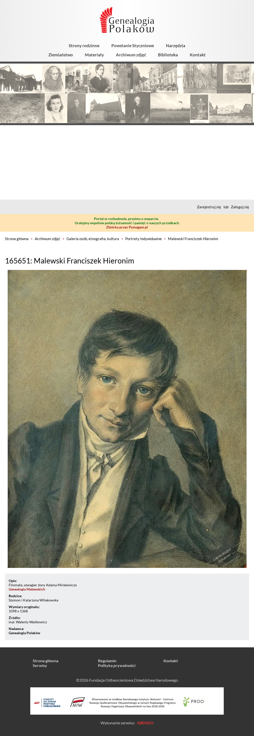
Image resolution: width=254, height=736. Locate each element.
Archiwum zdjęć (131, 54)
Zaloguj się (240, 207)
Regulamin (107, 660)
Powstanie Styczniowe (132, 45)
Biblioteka (168, 54)
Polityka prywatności (116, 665)
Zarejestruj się (209, 207)
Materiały (94, 54)
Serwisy (40, 665)
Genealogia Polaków (24, 633)
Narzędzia (175, 45)
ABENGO (145, 722)
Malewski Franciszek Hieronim (193, 238)
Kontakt (198, 54)
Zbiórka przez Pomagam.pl (127, 227)
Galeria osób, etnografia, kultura (92, 238)
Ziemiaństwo (60, 54)
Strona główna (17, 238)
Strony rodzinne (84, 45)
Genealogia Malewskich (27, 589)
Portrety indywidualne (143, 238)
